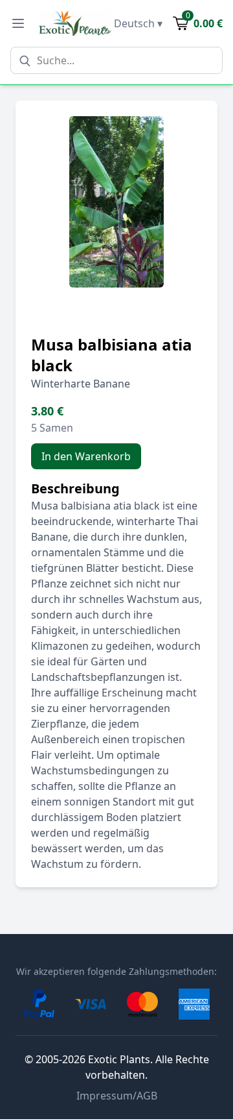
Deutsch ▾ (138, 23)
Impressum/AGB (116, 1095)
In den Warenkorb (86, 456)
